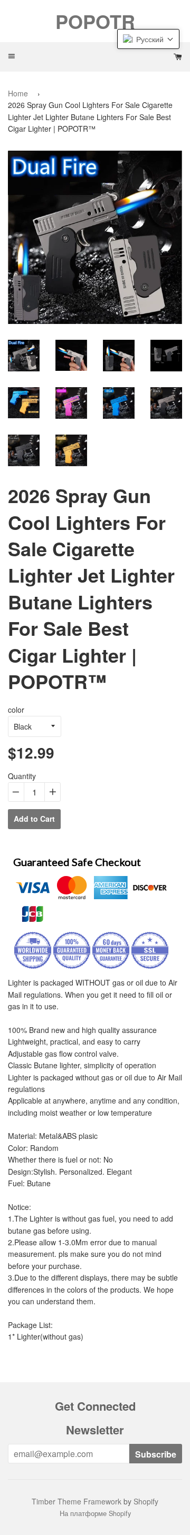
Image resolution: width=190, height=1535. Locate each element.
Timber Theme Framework (76, 1501)
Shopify (146, 1501)
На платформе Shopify (95, 1513)
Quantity (22, 776)
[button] (148, 38)
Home (18, 93)
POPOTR (95, 21)
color (16, 709)
